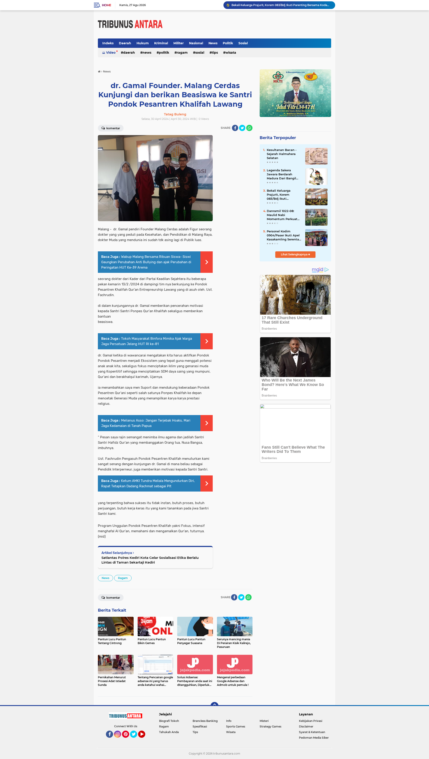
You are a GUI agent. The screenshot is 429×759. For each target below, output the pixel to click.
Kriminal (161, 43)
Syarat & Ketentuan (312, 732)
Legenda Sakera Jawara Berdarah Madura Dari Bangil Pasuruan (281, 174)
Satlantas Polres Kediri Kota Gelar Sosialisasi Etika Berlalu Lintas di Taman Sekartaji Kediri (150, 559)
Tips (215, 53)
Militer (178, 43)
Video (111, 53)
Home (106, 5)
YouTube (144, 740)
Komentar (113, 128)
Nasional (196, 43)
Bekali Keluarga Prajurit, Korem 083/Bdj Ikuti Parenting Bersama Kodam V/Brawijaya (281, 5)
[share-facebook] (235, 128)
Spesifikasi (200, 726)
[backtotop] (214, 706)
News (212, 43)
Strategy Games (270, 726)
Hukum (143, 43)
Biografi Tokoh (169, 721)
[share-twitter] (242, 128)
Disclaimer (306, 726)
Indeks (108, 43)
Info (228, 721)
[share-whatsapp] (249, 128)
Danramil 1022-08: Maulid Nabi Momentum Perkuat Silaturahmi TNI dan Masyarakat (282, 215)
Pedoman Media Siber (314, 737)
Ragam (182, 53)
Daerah (125, 43)
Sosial (243, 43)
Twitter (135, 740)
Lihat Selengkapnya (294, 254)
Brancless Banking (205, 721)
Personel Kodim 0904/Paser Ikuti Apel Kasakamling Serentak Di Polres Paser (284, 235)
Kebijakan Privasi (310, 721)
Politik (228, 43)
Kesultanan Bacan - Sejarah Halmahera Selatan (282, 154)
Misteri (264, 721)
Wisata (230, 53)
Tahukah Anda (169, 732)
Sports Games (235, 726)
